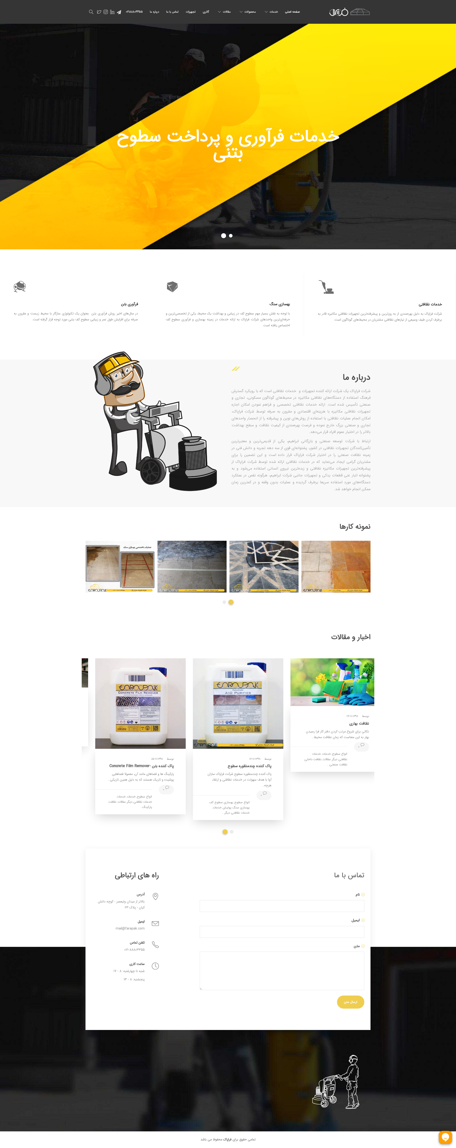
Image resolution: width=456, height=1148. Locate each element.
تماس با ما (172, 11)
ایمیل (355, 920)
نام (357, 894)
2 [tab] (231, 602)
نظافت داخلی (302, 759)
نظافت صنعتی (328, 764)
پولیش (217, 807)
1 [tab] (225, 602)
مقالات (227, 11)
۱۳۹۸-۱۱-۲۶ (342, 716)
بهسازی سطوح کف (211, 802)
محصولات (250, 11)
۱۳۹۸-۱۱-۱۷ (245, 759)
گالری (206, 11)
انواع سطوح (329, 753)
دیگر (324, 759)
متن (356, 946)
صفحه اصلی (292, 11)
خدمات (274, 11)
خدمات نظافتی (230, 812)
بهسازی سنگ (231, 807)
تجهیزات (191, 11)
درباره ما (154, 11)
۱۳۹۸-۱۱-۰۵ (147, 759)
